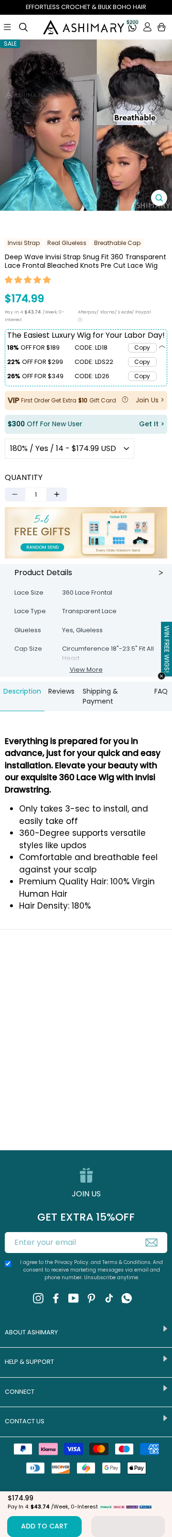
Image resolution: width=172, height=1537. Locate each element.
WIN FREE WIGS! (166, 649)
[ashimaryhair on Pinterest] (91, 1298)
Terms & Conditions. (127, 1262)
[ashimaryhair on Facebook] (56, 1298)
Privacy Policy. (71, 1262)
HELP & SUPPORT (29, 1362)
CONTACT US (24, 1421)
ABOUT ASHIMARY (31, 1332)
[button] (28, 281)
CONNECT (19, 1392)
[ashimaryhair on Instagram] (38, 1298)
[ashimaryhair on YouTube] (73, 1298)
